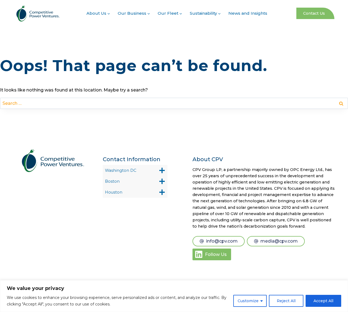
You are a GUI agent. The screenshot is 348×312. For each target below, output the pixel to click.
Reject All (286, 300)
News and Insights (247, 13)
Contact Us (314, 13)
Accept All (323, 300)
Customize (248, 300)
